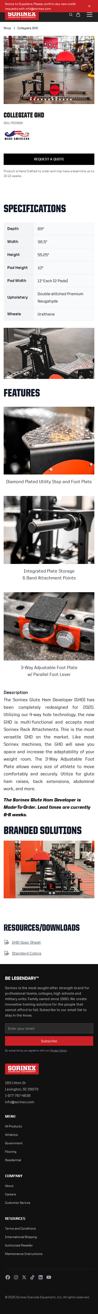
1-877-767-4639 (18, 1095)
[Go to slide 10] (60, 99)
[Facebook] (7, 1277)
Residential (13, 1160)
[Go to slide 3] (34, 99)
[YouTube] (49, 1277)
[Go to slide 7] (49, 99)
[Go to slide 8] (53, 99)
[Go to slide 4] (38, 99)
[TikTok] (32, 1277)
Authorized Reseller (19, 1245)
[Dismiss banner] (89, 6)
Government (14, 1143)
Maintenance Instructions (23, 1253)
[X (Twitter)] (24, 1277)
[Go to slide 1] (27, 99)
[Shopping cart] (78, 14)
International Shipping (21, 1237)
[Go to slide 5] (42, 99)
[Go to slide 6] (45, 99)
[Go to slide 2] (31, 99)
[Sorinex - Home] (22, 14)
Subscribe (49, 1041)
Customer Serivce (17, 1202)
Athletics (11, 1134)
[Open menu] (89, 14)
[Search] (71, 14)
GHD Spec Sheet (26, 942)
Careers (10, 1194)
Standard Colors (26, 953)
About (9, 1186)
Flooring (10, 1151)
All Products (13, 1126)
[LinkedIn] (40, 1277)
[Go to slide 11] (63, 99)
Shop (7, 28)
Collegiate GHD (27, 28)
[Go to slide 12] (67, 99)
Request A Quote (49, 159)
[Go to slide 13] (71, 99)
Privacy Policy (58, 1050)
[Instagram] (16, 1277)
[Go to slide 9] (56, 99)
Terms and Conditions (20, 1228)
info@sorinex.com (19, 1102)
